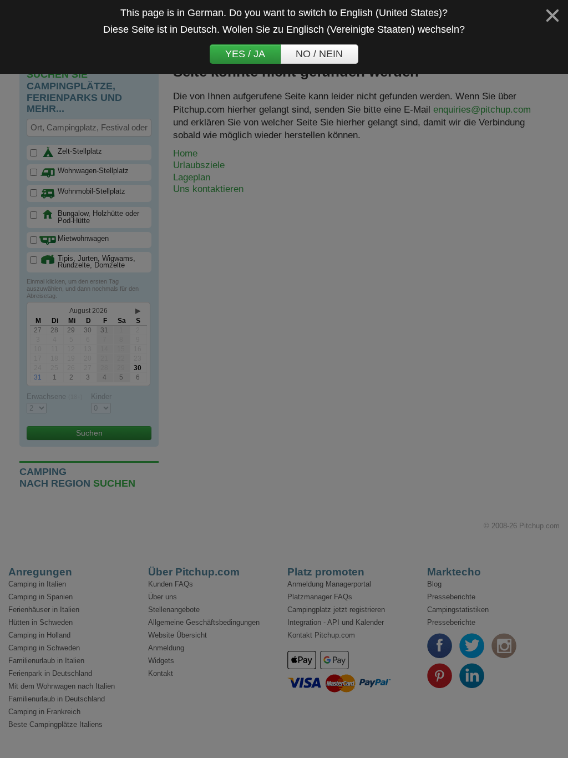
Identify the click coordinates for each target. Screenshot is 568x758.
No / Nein (319, 53)
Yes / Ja (245, 53)
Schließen (552, 15)
